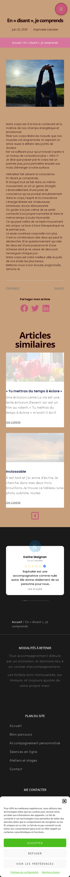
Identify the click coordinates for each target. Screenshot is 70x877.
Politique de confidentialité (24, 872)
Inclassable (16, 471)
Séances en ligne (23, 751)
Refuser (35, 853)
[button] (64, 801)
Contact (16, 769)
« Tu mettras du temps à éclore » (34, 391)
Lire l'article (13, 422)
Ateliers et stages (23, 760)
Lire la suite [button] (35, 589)
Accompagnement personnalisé (35, 743)
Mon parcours (21, 734)
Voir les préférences (35, 864)
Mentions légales (51, 872)
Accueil (16, 42)
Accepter (35, 843)
